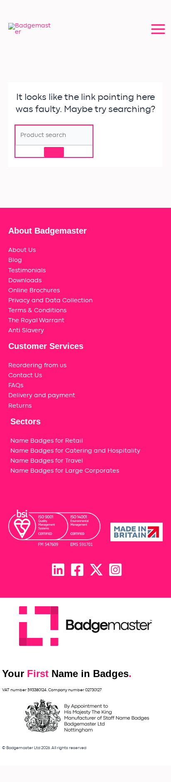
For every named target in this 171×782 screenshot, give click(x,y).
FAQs (15, 385)
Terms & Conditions (37, 310)
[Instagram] (115, 570)
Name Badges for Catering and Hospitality (75, 451)
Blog (15, 260)
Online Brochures (34, 290)
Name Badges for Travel (46, 461)
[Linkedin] (58, 570)
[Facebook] (77, 570)
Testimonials (27, 270)
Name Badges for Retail (46, 441)
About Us (22, 250)
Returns (20, 406)
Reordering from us (37, 365)
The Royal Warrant (36, 320)
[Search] (54, 152)
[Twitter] (96, 570)
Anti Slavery (26, 330)
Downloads (25, 280)
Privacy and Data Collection (50, 300)
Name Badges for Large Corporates (64, 471)
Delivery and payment (41, 395)
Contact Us (25, 375)
